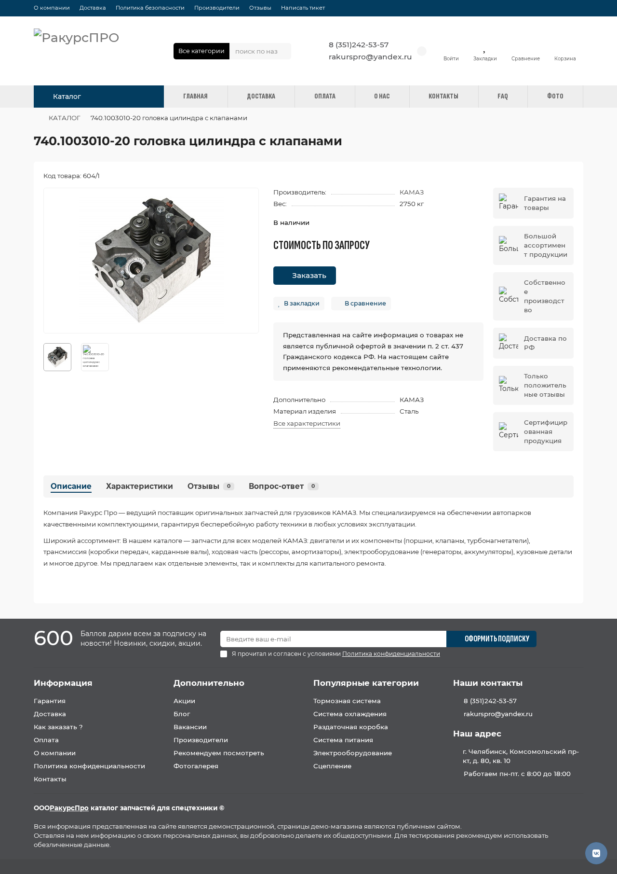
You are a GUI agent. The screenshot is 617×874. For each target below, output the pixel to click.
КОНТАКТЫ (443, 96)
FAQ (502, 96)
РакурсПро (69, 808)
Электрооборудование (352, 753)
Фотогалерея (196, 766)
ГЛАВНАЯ (195, 96)
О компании (52, 7)
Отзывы (260, 7)
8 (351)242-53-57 (359, 44)
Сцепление (332, 766)
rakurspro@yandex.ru (370, 56)
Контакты (50, 779)
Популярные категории (366, 683)
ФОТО (555, 96)
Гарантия (50, 701)
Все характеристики (306, 423)
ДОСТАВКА (261, 96)
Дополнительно (209, 683)
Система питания (343, 740)
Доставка (93, 7)
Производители (217, 7)
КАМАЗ (412, 192)
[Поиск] (281, 51)
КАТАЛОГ (64, 118)
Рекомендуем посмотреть (219, 753)
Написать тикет (303, 7)
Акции (184, 701)
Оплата (46, 740)
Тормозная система (347, 701)
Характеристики (139, 486)
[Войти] (451, 46)
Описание (71, 486)
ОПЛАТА (324, 96)
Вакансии (190, 727)
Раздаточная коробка (350, 727)
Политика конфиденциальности (89, 766)
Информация (63, 683)
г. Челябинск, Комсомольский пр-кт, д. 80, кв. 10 (521, 756)
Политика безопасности (150, 7)
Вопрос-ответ (282, 486)
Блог (182, 714)
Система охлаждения (350, 714)
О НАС (381, 96)
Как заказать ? (58, 727)
